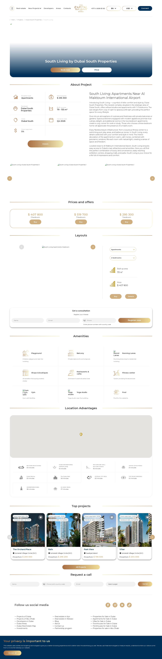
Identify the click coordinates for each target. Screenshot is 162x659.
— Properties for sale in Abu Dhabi (105, 628)
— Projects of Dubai (23, 616)
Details (131, 296)
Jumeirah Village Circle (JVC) (25, 553)
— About (56, 624)
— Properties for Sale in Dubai (103, 616)
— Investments (21, 628)
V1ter (122, 549)
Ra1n (50, 549)
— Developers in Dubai (24, 621)
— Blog (56, 621)
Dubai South (27, 121)
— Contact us (58, 626)
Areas (58, 8)
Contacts (67, 8)
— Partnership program (62, 628)
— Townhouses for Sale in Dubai (104, 624)
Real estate (21, 8)
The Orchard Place (22, 549)
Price (97, 70)
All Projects (81, 567)
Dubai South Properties (27, 109)
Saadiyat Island (91, 553)
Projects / (21, 20)
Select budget (113, 584)
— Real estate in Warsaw (63, 619)
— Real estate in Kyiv (61, 616)
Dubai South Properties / (34, 20)
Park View (89, 549)
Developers (48, 8)
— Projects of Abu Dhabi (25, 619)
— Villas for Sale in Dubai (101, 621)
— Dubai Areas (21, 624)
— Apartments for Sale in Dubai (104, 619)
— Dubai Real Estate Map (25, 626)
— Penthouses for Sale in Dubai (104, 626)
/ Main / (13, 20)
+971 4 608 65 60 (98, 8)
